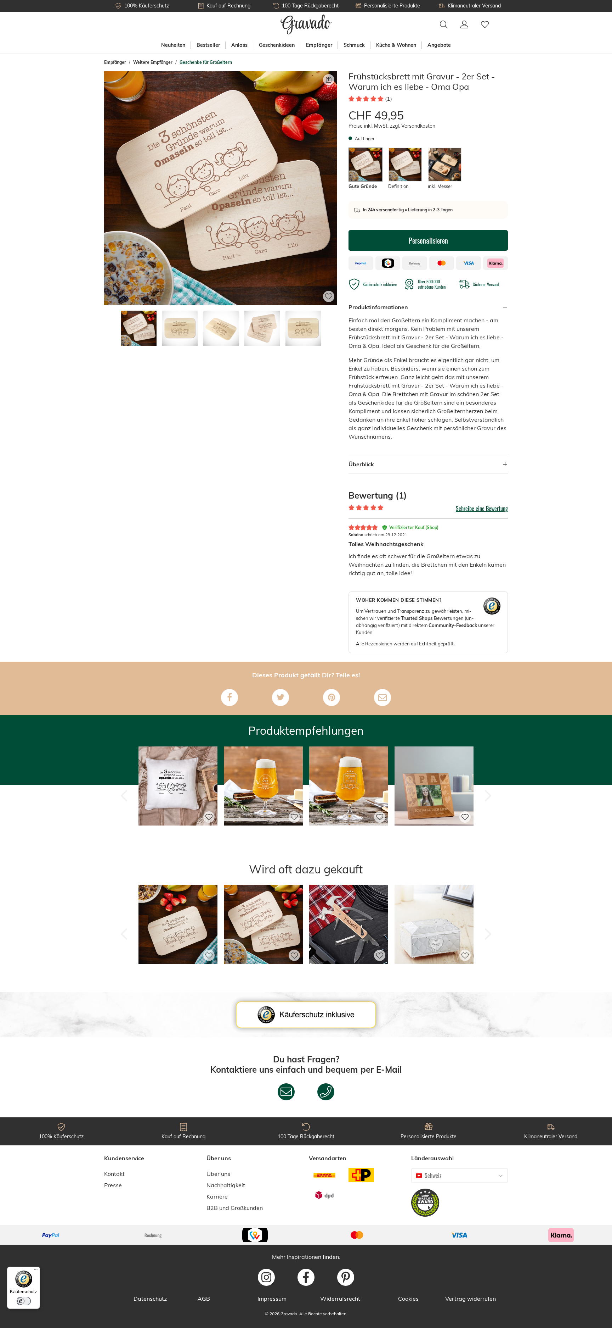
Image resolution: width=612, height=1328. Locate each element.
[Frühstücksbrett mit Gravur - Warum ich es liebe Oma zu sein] (177, 974)
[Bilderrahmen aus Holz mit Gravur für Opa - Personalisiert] (434, 836)
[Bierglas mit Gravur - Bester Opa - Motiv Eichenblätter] (263, 836)
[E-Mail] (382, 697)
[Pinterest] (331, 697)
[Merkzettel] (485, 24)
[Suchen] (444, 24)
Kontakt (114, 1173)
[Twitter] (280, 697)
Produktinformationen (378, 307)
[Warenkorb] (501, 20)
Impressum (272, 1298)
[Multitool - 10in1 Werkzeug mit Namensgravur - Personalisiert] (348, 974)
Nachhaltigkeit (225, 1185)
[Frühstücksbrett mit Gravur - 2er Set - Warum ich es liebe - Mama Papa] (263, 974)
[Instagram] (266, 1277)
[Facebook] (229, 697)
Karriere (217, 1196)
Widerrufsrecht (340, 1298)
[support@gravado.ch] (286, 1091)
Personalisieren (428, 240)
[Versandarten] (343, 1185)
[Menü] (36, 1271)
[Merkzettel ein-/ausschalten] (328, 296)
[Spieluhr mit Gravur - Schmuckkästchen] (434, 974)
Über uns (218, 1173)
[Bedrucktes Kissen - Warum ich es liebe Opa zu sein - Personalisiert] (177, 836)
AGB (204, 1298)
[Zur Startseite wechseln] (306, 24)
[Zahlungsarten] (306, 1235)
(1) (388, 98)
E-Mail (389, 1069)
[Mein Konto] (464, 24)
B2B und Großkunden (234, 1207)
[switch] (24, 1301)
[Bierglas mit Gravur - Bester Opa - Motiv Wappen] (348, 836)
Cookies (408, 1298)
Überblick (361, 464)
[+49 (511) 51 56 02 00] (325, 1091)
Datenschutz (150, 1298)
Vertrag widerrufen (470, 1298)
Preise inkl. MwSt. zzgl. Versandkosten (391, 126)
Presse (113, 1185)
